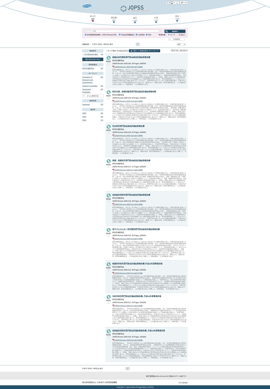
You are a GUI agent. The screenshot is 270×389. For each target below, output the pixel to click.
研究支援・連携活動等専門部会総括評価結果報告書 (134, 91)
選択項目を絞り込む (92, 59)
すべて (93, 17)
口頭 (156, 19)
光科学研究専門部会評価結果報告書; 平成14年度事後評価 (136, 296)
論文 (135, 19)
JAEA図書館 (183, 383)
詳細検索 (176, 39)
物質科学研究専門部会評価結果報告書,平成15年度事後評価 (137, 264)
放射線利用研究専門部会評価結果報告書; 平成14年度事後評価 (138, 331)
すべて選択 (112, 51)
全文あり (182, 35)
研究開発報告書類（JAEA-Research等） (102, 35)
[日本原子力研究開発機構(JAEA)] (87, 6)
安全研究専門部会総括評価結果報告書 (128, 126)
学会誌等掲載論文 (128, 35)
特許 (177, 17)
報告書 (114, 19)
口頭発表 (141, 35)
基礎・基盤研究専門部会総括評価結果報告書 (131, 160)
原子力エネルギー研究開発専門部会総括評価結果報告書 (136, 229)
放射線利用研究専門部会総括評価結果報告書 (131, 195)
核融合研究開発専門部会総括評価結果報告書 (131, 57)
